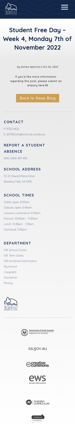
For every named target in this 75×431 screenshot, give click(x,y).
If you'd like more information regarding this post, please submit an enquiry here (36, 81)
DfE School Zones (15, 250)
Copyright (10, 272)
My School (10, 266)
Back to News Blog (38, 98)
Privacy (8, 283)
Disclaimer (10, 277)
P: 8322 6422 (11, 129)
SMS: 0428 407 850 (15, 158)
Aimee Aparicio (30, 66)
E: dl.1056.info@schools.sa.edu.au (24, 134)
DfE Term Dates (14, 255)
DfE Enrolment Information (20, 261)
